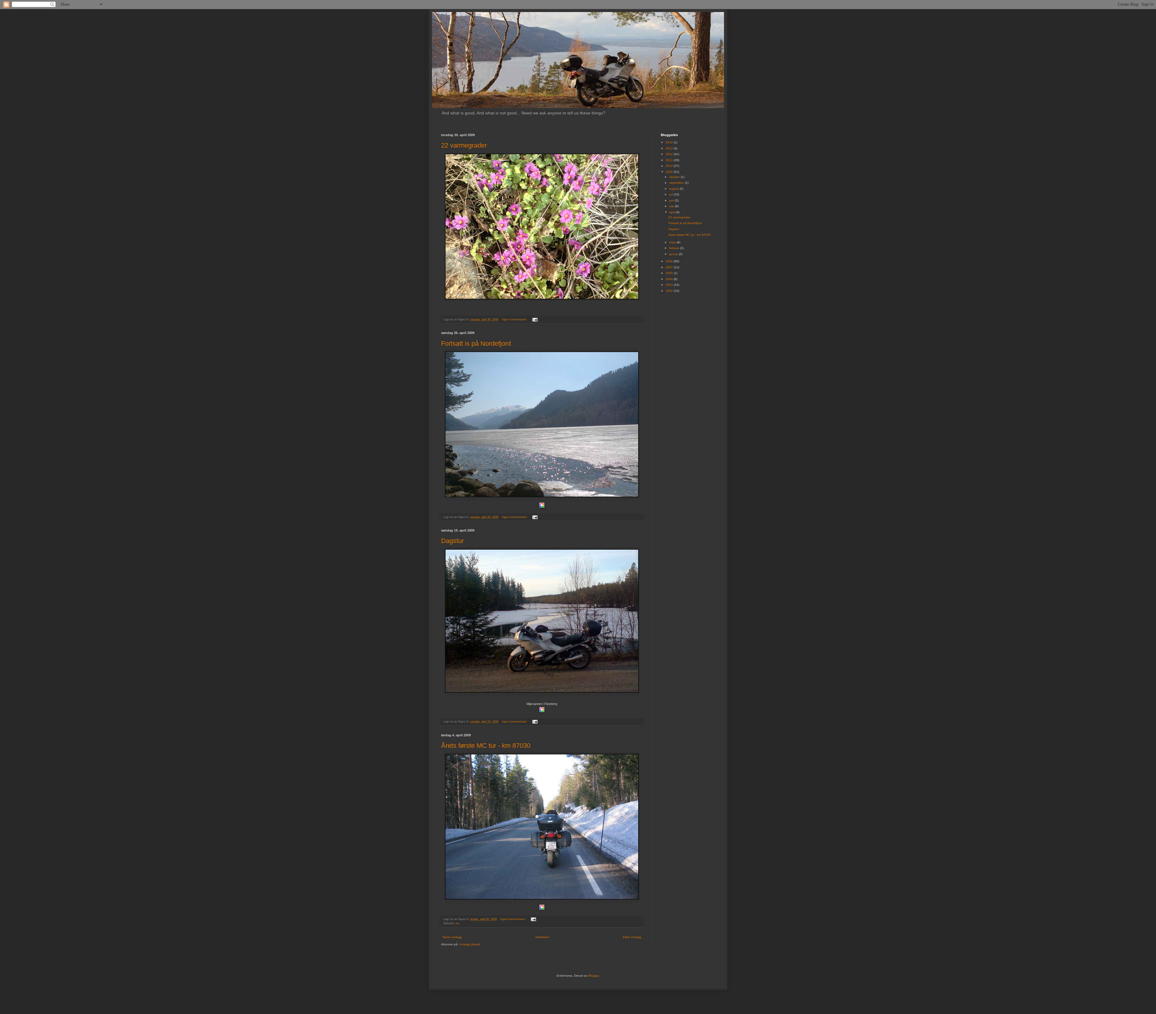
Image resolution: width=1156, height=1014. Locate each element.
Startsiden (542, 937)
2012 (670, 154)
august (674, 188)
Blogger (593, 975)
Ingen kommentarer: (515, 319)
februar (674, 248)
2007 (670, 267)
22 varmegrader (464, 145)
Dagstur (452, 540)
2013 (670, 148)
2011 (670, 160)
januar (674, 254)
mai (672, 206)
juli (671, 194)
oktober (675, 177)
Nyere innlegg (452, 937)
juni (672, 200)
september (677, 182)
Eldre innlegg (632, 937)
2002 (670, 290)
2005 (670, 273)
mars (673, 242)
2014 (670, 142)
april (672, 212)
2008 (670, 261)
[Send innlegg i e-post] (535, 319)
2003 (670, 284)
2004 (670, 279)
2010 (670, 165)
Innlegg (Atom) (469, 944)
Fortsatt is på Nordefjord (476, 343)
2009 (670, 171)
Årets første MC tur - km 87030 (485, 745)
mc (458, 923)
